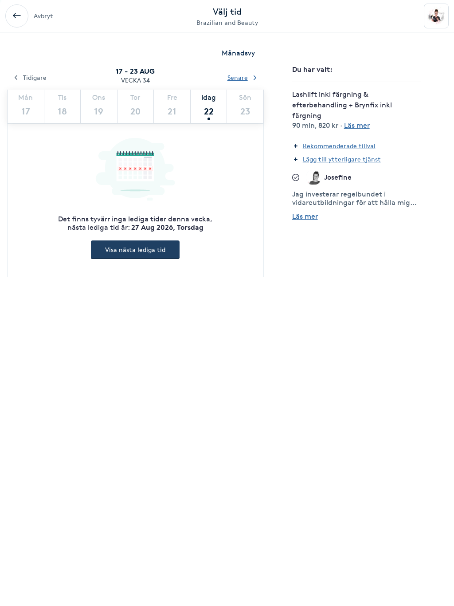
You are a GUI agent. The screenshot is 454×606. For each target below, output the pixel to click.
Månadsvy (238, 53)
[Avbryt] (16, 16)
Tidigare (35, 77)
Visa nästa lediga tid (135, 249)
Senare (237, 77)
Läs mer (305, 216)
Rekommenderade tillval (339, 146)
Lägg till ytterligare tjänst (342, 159)
